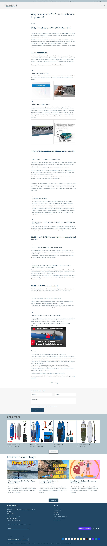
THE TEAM (56, 512)
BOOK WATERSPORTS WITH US (60, 516)
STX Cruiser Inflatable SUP (35, 444)
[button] (2, 5)
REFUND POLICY (57, 521)
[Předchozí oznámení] (33, 1)
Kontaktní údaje (69, 543)
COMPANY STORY (57, 510)
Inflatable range (42, 373)
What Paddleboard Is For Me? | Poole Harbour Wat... (21, 482)
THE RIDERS (56, 514)
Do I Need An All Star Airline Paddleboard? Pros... (49, 482)
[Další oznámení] (73, 1)
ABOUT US (56, 508)
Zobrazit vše (53, 451)
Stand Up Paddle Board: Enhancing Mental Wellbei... (83, 482)
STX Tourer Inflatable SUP (59, 444)
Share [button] (33, 23)
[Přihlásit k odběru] (28, 528)
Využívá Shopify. (23, 543)
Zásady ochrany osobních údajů (42, 543)
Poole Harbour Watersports (15, 543)
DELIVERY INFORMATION (59, 518)
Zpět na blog (54, 383)
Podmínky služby (52, 543)
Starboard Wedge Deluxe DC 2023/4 (14, 444)
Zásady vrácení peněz (31, 543)
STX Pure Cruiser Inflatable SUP (83, 444)
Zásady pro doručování (61, 543)
